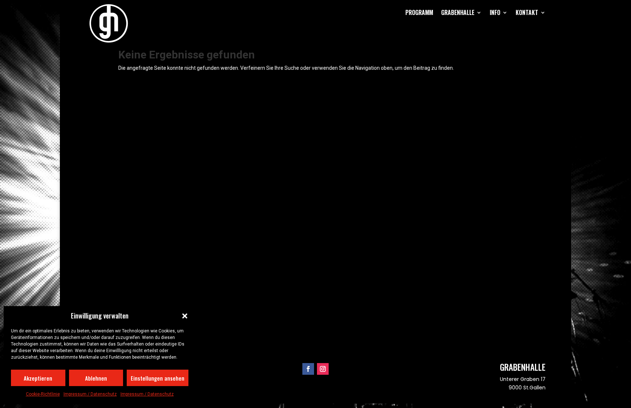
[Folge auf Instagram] (323, 369)
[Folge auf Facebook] (308, 369)
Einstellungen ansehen (157, 378)
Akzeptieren (38, 378)
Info (495, 12)
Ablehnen (96, 378)
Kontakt (527, 12)
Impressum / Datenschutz (90, 394)
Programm (419, 12)
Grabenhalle (457, 12)
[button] (184, 316)
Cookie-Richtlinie (43, 394)
